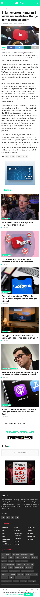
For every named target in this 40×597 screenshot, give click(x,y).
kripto (10, 567)
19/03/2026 (5, 303)
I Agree (28, 594)
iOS (32, 564)
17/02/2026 (5, 416)
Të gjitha (30, 539)
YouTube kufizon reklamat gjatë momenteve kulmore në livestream (17, 260)
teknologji (23, 581)
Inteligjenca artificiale (8, 564)
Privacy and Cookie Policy (15, 594)
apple (31, 554)
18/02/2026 (5, 377)
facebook (34, 557)
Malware (4, 571)
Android (8, 554)
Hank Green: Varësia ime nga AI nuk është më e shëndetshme (18, 223)
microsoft (30, 571)
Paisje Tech (31, 527)
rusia (35, 574)
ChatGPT (18, 557)
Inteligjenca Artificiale (11, 368)
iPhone (4, 567)
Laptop (16, 544)
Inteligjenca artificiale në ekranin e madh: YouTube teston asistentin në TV (19, 336)
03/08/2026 (5, 227)
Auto (3, 536)
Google (11, 561)
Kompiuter (17, 538)
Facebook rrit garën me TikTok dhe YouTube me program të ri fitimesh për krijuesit (19, 298)
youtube (24, 156)
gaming (4, 561)
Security (30, 533)
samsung (4, 577)
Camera (16, 527)
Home (3, 9)
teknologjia (32, 581)
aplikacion (16, 554)
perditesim (12, 574)
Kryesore (6, 218)
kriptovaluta (29, 567)
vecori (12, 156)
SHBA (11, 577)
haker (17, 561)
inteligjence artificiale (23, 564)
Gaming (17, 530)
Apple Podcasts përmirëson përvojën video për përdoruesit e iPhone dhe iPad (18, 411)
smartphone (25, 577)
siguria (18, 577)
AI (3, 554)
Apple (3, 530)
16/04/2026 (5, 264)
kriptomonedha (19, 567)
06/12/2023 (4, 24)
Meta (23, 571)
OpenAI (4, 574)
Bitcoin (4, 557)
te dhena (16, 581)
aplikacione (24, 554)
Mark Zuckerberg (14, 571)
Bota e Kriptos (6, 544)
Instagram (24, 561)
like (7, 156)
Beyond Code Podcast (5, 540)
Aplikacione (9, 9)
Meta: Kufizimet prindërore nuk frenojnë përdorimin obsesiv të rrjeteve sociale (19, 373)
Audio (3, 533)
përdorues (29, 574)
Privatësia (20, 574)
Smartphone (31, 536)
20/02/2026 (5, 340)
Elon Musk (26, 557)
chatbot (11, 557)
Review (29, 530)
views (18, 156)
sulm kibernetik (6, 581)
